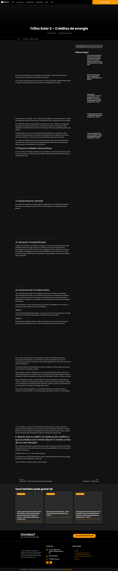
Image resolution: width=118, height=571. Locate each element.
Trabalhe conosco (54, 559)
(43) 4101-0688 (53, 556)
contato (29, 453)
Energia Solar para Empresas (82, 553)
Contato (77, 559)
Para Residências (30, 2)
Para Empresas (20, 2)
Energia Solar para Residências (83, 554)
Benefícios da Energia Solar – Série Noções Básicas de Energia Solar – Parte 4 (94, 77)
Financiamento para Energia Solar (83, 556)
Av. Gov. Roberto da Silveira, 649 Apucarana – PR (56, 551)
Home (13, 2)
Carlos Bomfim (68, 569)
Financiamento (39, 2)
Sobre (52, 2)
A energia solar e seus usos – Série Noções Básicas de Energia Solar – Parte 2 (95, 115)
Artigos (47, 2)
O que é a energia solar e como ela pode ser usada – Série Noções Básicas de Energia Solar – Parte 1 (95, 136)
